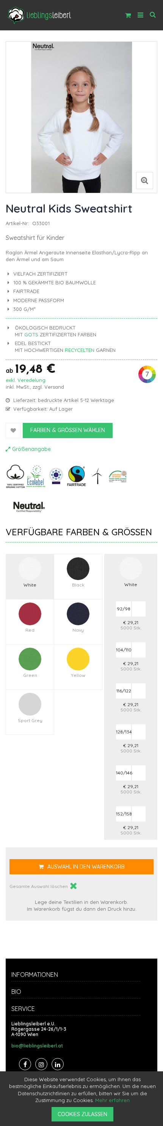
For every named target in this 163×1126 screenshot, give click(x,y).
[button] (144, 182)
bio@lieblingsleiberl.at (37, 1046)
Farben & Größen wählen (67, 430)
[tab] (81, 975)
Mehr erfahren (112, 1100)
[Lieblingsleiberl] (40, 15)
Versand (54, 387)
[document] (83, 1098)
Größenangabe (31, 449)
